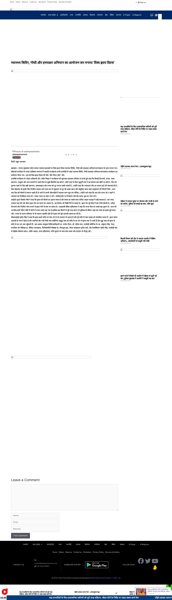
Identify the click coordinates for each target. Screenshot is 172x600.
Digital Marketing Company (101, 578)
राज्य (71, 15)
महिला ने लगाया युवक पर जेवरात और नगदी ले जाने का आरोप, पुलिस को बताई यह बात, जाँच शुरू (139, 202)
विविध (112, 15)
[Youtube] (155, 561)
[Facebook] (141, 561)
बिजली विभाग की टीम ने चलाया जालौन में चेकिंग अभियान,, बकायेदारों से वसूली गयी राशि (138, 239)
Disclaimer (42, 2)
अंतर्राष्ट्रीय (64, 15)
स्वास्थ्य (118, 15)
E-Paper (126, 15)
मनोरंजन (100, 15)
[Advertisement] (86, 41)
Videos (18, 2)
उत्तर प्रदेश (52, 15)
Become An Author (65, 2)
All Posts (16, 157)
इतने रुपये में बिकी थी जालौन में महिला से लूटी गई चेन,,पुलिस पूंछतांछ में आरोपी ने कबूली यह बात (139, 277)
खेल (106, 15)
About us (25, 2)
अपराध (85, 15)
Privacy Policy (52, 2)
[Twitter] (148, 561)
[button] (160, 12)
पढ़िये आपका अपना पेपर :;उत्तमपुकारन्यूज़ (136, 166)
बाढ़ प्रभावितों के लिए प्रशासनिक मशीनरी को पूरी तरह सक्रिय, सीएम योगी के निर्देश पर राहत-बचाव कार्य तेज (139, 129)
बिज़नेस (92, 15)
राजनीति (78, 15)
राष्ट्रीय (43, 15)
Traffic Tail (116, 578)
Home (12, 2)
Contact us (33, 2)
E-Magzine (136, 15)
